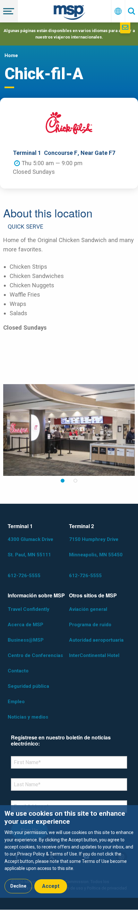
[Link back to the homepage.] (69, 13)
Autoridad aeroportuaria (96, 640)
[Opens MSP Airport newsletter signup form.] (125, 27)
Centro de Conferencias (35, 655)
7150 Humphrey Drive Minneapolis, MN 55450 (96, 547)
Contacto (18, 671)
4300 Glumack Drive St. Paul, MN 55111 (30, 547)
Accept (50, 886)
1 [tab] (63, 481)
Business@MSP (26, 640)
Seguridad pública (28, 686)
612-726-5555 (24, 575)
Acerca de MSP (25, 625)
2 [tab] (75, 481)
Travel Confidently (28, 609)
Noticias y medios (28, 717)
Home (11, 55)
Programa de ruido (90, 625)
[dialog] (69, 851)
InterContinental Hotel (94, 655)
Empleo (16, 701)
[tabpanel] (69, 430)
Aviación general (88, 609)
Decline (18, 886)
